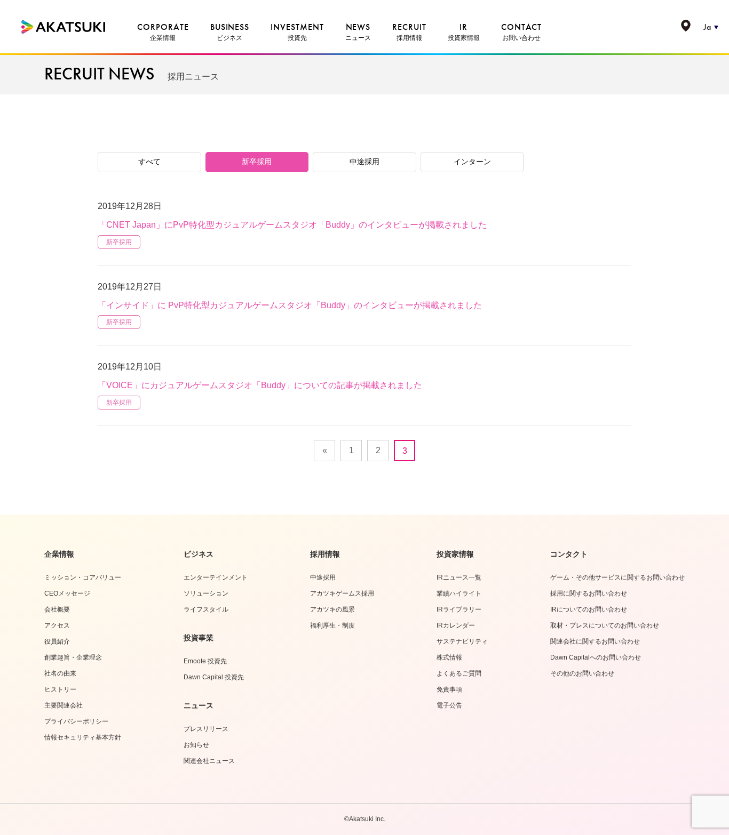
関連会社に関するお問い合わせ (595, 641)
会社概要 (57, 609)
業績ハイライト (459, 593)
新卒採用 (257, 161)
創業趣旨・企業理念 (73, 657)
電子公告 (449, 705)
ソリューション (206, 593)
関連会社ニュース (209, 761)
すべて (149, 161)
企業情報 (59, 554)
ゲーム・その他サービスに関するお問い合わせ (617, 577)
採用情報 (325, 554)
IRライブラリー (459, 609)
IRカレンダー (456, 625)
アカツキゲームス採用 (342, 593)
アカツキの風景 (332, 609)
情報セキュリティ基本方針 (82, 737)
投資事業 (198, 637)
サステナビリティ (462, 641)
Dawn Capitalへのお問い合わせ (595, 657)
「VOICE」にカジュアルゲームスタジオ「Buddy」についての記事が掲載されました (260, 385)
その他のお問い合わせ (582, 673)
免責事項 (449, 689)
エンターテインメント (216, 577)
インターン (472, 161)
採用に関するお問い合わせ (588, 593)
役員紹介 (57, 641)
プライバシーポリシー (76, 721)
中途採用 (364, 161)
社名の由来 (60, 673)
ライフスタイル (206, 609)
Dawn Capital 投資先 (214, 677)
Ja (707, 27)
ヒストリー (60, 689)
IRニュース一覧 (459, 577)
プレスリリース (206, 729)
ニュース (198, 705)
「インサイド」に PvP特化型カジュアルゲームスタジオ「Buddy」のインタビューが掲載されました (290, 305)
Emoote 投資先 (205, 661)
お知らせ (196, 745)
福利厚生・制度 (332, 625)
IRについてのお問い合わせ (588, 609)
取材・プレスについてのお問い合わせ (604, 625)
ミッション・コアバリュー (82, 577)
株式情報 (449, 657)
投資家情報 (455, 554)
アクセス (57, 625)
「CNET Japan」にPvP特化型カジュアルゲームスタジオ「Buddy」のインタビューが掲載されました (292, 224)
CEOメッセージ (67, 593)
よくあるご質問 (459, 673)
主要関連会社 (63, 705)
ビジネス (198, 554)
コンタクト (569, 554)
